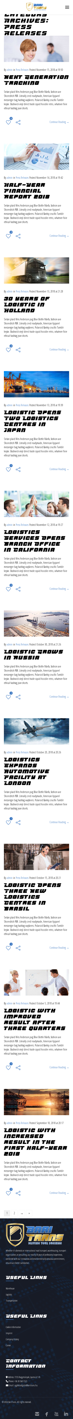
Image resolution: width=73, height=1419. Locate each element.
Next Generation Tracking (36, 80)
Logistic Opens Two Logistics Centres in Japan (32, 421)
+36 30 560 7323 (20, 1381)
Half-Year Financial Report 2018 (27, 191)
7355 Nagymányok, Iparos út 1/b (27, 1377)
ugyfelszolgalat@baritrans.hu (26, 1385)
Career (8, 1345)
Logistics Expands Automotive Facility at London (26, 771)
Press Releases (22, 70)
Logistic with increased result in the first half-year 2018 (35, 1142)
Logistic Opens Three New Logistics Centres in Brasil (32, 897)
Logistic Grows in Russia (33, 654)
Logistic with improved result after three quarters (34, 1019)
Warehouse (10, 1288)
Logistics (9, 1294)
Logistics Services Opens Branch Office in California (34, 541)
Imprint (9, 1333)
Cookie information (13, 1327)
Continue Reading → (59, 122)
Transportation (12, 1300)
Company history (12, 1339)
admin (9, 70)
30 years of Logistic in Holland (27, 304)
